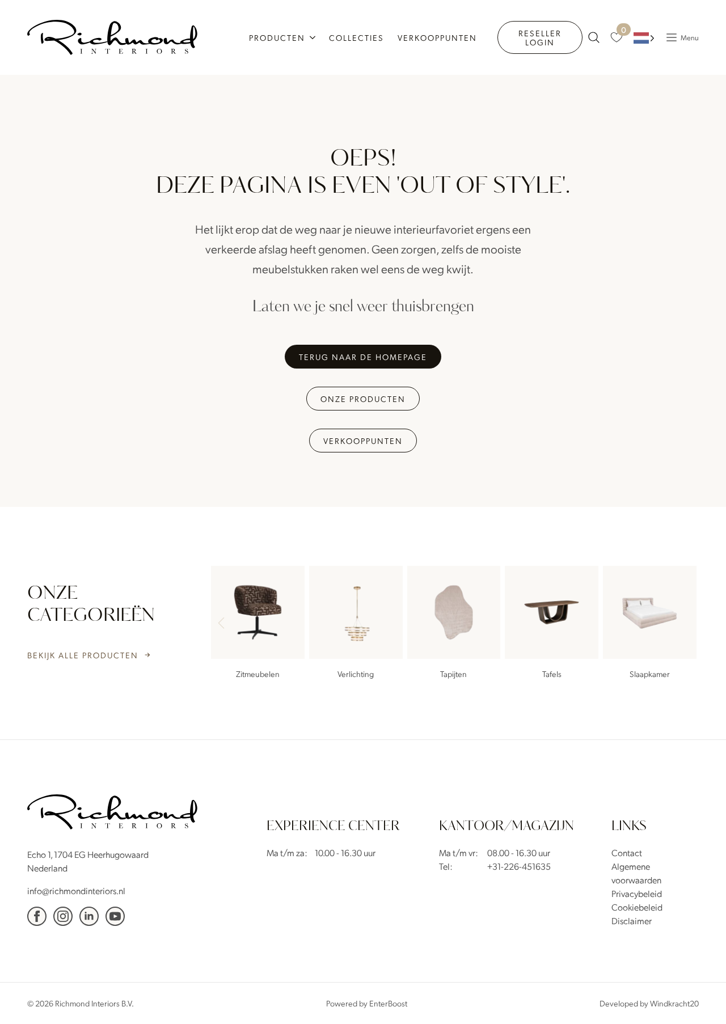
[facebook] (37, 916)
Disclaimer (631, 920)
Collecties (356, 37)
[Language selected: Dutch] (644, 37)
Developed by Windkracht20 (649, 1003)
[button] (685, 624)
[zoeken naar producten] (594, 37)
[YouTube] (115, 916)
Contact (626, 852)
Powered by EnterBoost (366, 1003)
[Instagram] (63, 916)
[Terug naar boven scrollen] (700, 998)
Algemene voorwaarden (636, 873)
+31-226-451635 (519, 866)
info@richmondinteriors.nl (76, 890)
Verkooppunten (437, 37)
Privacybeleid (636, 893)
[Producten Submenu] (313, 37)
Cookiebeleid (636, 907)
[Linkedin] (89, 916)
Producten (277, 37)
